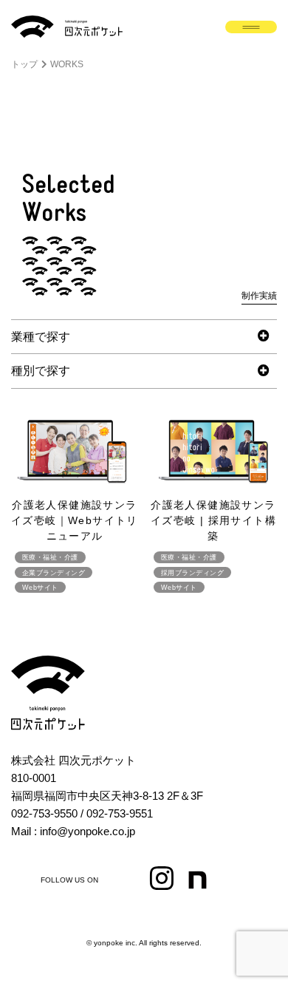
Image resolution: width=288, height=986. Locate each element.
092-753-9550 (44, 813)
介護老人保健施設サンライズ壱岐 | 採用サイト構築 (213, 520)
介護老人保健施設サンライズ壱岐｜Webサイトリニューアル (74, 520)
